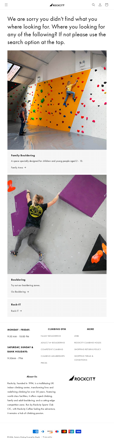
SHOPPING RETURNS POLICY (87, 349)
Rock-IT (15, 310)
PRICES (44, 363)
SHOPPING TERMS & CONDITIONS (83, 358)
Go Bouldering (18, 291)
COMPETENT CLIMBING (52, 349)
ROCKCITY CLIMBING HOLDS (87, 342)
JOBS (76, 336)
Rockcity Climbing (20, 437)
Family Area (17, 167)
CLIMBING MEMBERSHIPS (53, 356)
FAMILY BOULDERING (51, 336)
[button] (6, 4)
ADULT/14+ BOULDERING (53, 342)
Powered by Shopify (33, 437)
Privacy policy (47, 437)
